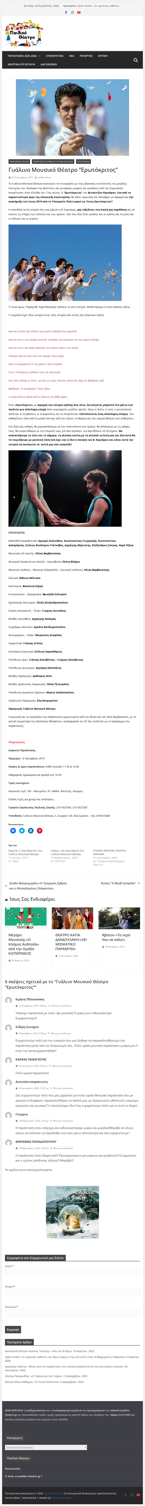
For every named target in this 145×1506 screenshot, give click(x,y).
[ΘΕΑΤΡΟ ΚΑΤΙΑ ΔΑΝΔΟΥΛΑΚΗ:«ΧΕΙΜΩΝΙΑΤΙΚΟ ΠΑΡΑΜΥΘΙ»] (72, 910)
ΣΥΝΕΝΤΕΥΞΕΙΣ (54, 56)
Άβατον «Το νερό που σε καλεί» (116, 937)
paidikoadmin (44, 177)
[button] (38, 55)
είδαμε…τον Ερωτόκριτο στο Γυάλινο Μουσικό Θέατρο (67, 852)
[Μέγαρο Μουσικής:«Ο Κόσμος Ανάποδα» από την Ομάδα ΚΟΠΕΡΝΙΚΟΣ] (25, 910)
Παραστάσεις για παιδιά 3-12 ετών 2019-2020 (53, 161)
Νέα (71, 56)
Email (9, 1266)
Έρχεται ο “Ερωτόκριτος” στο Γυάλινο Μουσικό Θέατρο (25, 852)
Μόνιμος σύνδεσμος (62, 1005)
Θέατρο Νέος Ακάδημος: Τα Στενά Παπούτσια (32, 1382)
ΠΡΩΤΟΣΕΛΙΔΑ (83, 161)
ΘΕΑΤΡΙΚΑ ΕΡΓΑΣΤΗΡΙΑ (21, 64)
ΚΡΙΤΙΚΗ (103, 56)
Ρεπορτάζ (86, 56)
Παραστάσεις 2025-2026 (22, 56)
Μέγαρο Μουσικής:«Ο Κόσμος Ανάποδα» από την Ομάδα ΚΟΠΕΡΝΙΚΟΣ (23, 944)
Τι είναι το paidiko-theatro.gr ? (23, 1476)
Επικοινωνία (12, 1468)
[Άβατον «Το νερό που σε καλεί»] (119, 910)
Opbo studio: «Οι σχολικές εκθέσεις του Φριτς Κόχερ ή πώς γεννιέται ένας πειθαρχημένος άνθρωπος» (65, 1357)
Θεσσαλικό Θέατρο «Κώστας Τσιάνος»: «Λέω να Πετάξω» (94, 7)
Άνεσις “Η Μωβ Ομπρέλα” (118, 883)
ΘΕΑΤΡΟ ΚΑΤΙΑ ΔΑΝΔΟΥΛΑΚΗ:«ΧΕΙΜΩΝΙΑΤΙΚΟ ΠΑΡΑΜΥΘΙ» (71, 942)
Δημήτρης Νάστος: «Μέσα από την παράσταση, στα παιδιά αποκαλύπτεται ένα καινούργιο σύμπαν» (64, 1366)
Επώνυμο (11, 1307)
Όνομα (10, 1286)
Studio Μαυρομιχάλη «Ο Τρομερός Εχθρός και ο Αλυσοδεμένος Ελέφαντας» (38, 885)
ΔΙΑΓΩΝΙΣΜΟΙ (49, 64)
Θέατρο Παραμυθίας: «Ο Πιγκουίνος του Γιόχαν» (33, 1376)
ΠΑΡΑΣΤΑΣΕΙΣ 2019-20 (19, 161)
